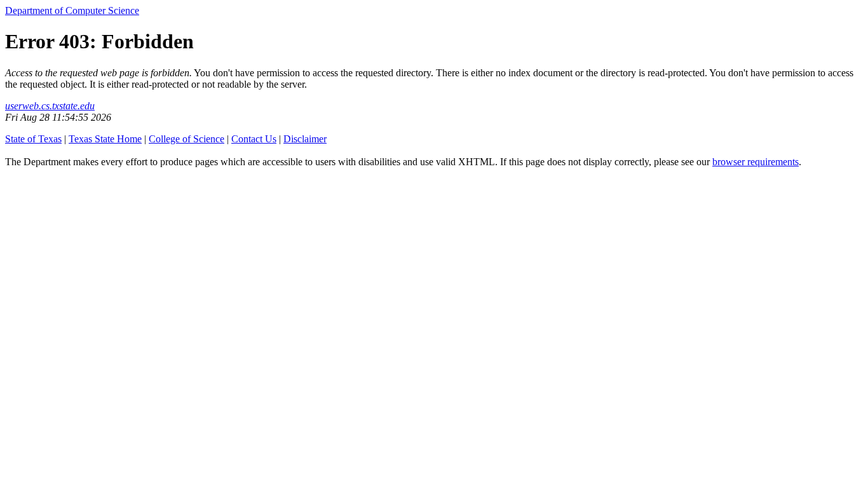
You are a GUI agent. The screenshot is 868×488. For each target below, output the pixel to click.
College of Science (186, 138)
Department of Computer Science (72, 10)
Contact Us (253, 138)
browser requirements (755, 161)
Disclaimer (305, 138)
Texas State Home (105, 138)
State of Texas (33, 138)
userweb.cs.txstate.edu (50, 105)
